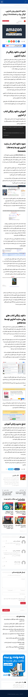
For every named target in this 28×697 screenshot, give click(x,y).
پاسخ (3, 546)
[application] (14, 132)
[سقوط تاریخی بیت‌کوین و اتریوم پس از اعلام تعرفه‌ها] (20, 506)
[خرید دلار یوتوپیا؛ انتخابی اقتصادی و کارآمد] (7, 506)
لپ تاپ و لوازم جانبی (6, 20)
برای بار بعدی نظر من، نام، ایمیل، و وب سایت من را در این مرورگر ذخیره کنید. (14, 599)
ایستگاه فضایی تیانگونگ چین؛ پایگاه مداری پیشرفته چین (15, 647)
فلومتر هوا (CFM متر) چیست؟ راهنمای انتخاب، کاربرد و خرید (14, 643)
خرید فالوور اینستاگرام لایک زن (18, 687)
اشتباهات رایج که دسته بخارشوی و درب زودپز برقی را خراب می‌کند (13, 634)
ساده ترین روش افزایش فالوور (18, 685)
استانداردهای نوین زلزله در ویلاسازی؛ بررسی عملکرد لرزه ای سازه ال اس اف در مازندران (13, 630)
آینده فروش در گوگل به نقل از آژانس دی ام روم (14, 624)
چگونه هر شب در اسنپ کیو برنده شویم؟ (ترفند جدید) (21, 493)
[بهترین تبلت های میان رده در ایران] (20, 520)
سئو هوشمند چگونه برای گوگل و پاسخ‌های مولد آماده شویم (14, 620)
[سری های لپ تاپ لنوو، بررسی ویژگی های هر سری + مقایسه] (7, 520)
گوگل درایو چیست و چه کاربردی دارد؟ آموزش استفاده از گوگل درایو (7, 493)
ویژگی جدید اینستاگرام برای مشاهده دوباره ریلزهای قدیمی (15, 639)
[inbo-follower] (14, 46)
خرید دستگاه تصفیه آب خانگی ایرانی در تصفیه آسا (13, 626)
